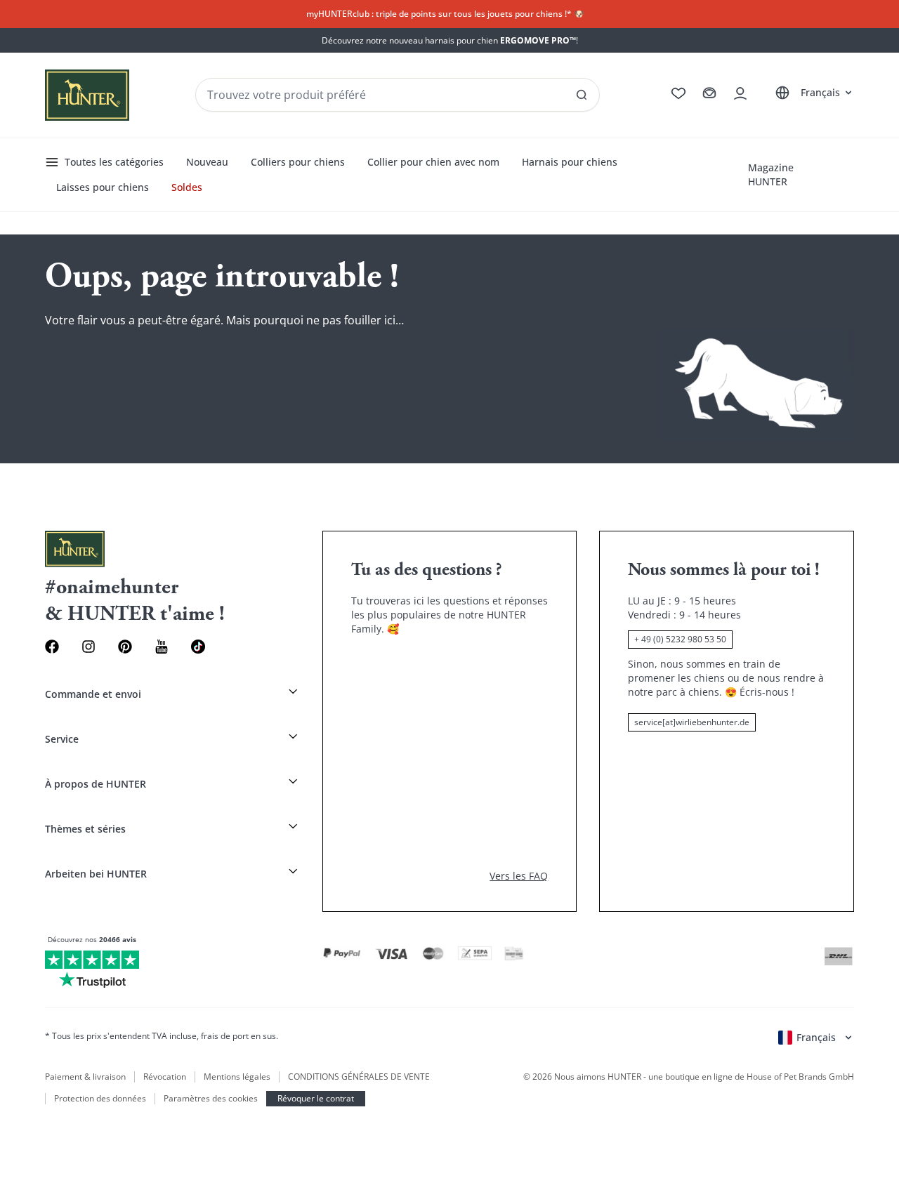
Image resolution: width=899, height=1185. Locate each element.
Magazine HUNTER (771, 174)
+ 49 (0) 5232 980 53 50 (680, 639)
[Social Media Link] (198, 647)
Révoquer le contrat (315, 1098)
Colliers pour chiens (298, 161)
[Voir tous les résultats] (581, 95)
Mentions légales (237, 1077)
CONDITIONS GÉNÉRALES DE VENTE (359, 1077)
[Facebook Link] (52, 647)
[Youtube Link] (162, 647)
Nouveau (207, 161)
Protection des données (100, 1098)
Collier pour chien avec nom (433, 161)
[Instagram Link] (88, 647)
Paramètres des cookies (211, 1098)
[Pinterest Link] (125, 647)
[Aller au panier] (709, 93)
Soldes (186, 187)
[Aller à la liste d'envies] (678, 93)
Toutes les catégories (114, 161)
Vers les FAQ (519, 875)
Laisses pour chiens (102, 187)
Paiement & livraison (85, 1077)
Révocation (164, 1077)
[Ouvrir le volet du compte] (740, 93)
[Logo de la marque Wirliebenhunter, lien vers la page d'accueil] (87, 95)
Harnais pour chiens (569, 161)
